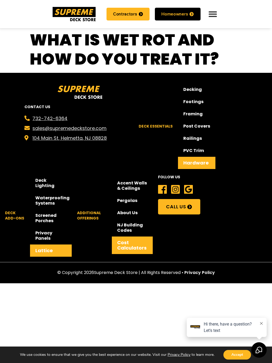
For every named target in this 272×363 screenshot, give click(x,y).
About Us (127, 213)
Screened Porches (46, 218)
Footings (193, 102)
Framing (193, 114)
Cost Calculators (132, 245)
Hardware (196, 162)
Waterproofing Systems (52, 200)
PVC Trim (193, 150)
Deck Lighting (44, 183)
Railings (192, 138)
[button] (212, 14)
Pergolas (127, 200)
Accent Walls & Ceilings (132, 185)
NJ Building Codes (130, 227)
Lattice (44, 250)
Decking (192, 89)
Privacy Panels (43, 235)
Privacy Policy (199, 272)
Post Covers (196, 126)
